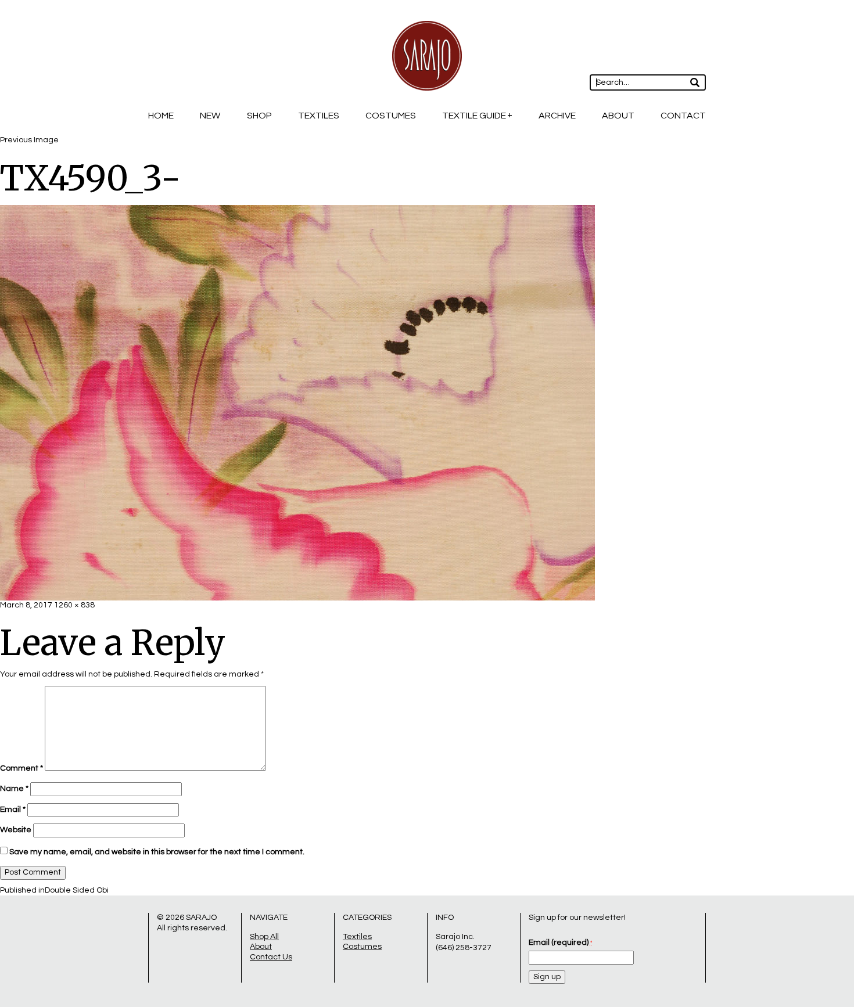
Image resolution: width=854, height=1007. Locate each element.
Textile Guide (474, 115)
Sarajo (201, 918)
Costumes (390, 115)
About (618, 115)
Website (15, 830)
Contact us (271, 957)
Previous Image (29, 140)
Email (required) (560, 942)
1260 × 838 (74, 605)
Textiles (318, 115)
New (210, 115)
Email (13, 809)
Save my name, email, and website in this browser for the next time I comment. (156, 852)
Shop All (264, 937)
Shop (259, 115)
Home (161, 115)
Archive (557, 115)
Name (14, 789)
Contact (683, 115)
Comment (21, 768)
